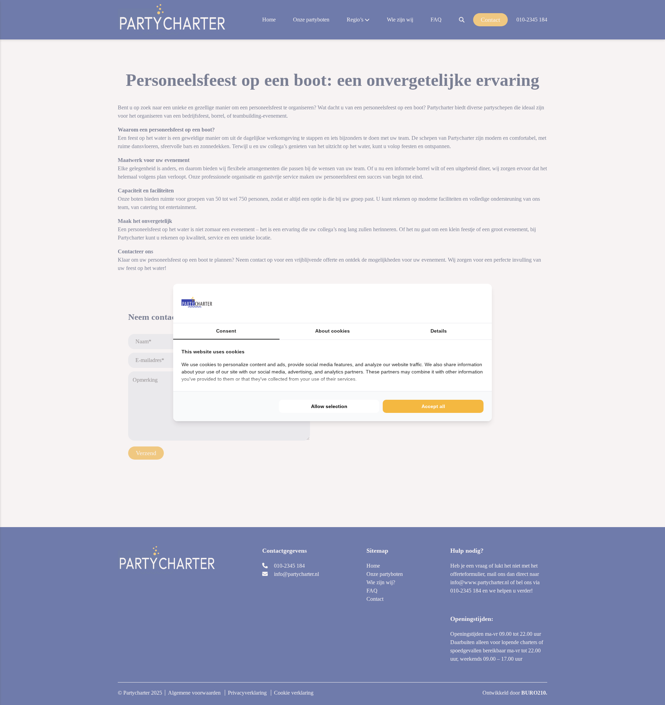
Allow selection (329, 406)
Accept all (433, 406)
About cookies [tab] (332, 331)
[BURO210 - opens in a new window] (458, 303)
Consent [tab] (226, 331)
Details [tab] (439, 331)
